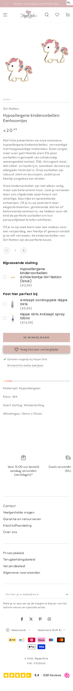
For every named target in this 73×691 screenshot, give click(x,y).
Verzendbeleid (14, 566)
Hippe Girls (41, 658)
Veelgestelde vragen (18, 512)
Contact (9, 506)
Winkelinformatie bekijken (25, 365)
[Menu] (5, 14)
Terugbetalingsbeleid (19, 559)
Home (6, 99)
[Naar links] (6, 3)
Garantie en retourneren (22, 519)
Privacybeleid (13, 553)
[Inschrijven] (67, 594)
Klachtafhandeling (17, 525)
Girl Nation (11, 108)
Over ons (10, 532)
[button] (46, 14)
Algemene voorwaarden (21, 572)
